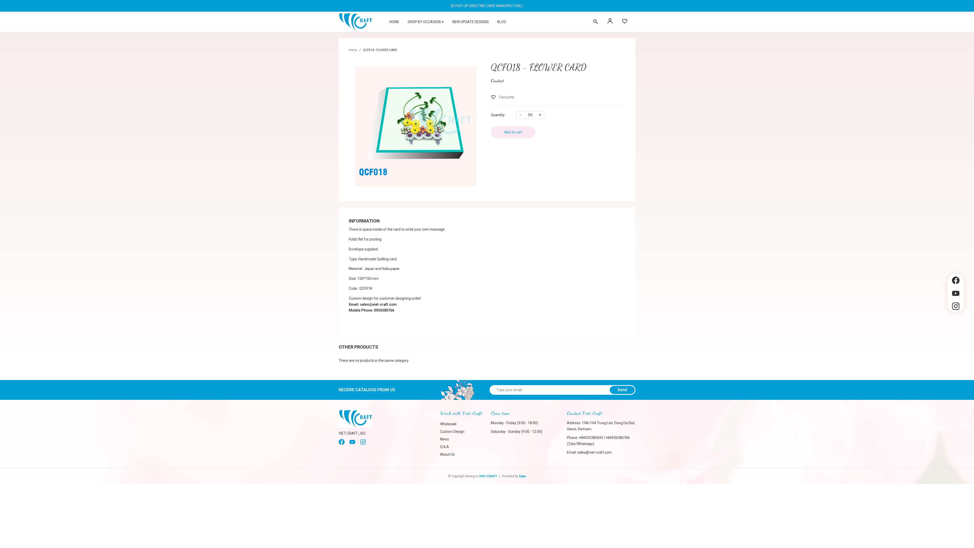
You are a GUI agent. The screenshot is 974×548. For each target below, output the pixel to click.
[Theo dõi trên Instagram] (956, 306)
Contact (497, 80)
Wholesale (448, 424)
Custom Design (452, 432)
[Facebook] (342, 444)
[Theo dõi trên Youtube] (956, 293)
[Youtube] (352, 444)
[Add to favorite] (502, 97)
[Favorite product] (625, 22)
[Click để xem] (416, 126)
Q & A (444, 447)
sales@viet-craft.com (594, 452)
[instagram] (363, 444)
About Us (447, 454)
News (444, 439)
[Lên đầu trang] (956, 321)
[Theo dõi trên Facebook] (956, 280)
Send (622, 389)
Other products (358, 347)
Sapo (522, 476)
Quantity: (498, 115)
